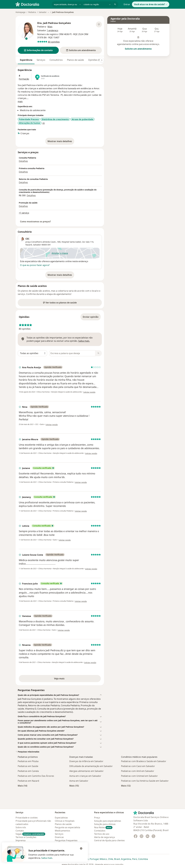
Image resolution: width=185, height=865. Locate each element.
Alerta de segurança (104, 837)
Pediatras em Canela (28, 771)
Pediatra (32, 12)
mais (20, 101)
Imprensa (20, 840)
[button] (38, 50)
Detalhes (23, 161)
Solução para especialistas (107, 820)
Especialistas (61, 817)
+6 (43, 123)
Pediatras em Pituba (28, 761)
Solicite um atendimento (138, 48)
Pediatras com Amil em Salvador (137, 771)
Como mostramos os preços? (35, 221)
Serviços (41, 59)
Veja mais (65, 679)
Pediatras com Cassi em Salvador (138, 766)
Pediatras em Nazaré (28, 780)
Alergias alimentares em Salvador (86, 771)
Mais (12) (126, 785)
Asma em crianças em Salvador (85, 775)
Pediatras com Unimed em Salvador (139, 775)
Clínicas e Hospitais (64, 820)
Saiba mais (46, 857)
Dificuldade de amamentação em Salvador (91, 766)
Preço (97, 817)
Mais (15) (74, 785)
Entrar (127, 4)
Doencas (59, 837)
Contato (20, 830)
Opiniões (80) (95, 59)
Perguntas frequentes (66, 840)
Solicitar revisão (89, 392)
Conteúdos (99, 830)
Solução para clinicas (105, 824)
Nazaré (28, 244)
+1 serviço (24, 212)
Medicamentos (62, 830)
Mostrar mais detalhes (61, 142)
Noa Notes (102, 827)
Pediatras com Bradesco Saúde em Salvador (143, 761)
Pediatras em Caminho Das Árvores (36, 775)
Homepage (20, 12)
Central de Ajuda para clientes (109, 840)
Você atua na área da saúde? (149, 4)
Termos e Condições (26, 837)
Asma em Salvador (78, 780)
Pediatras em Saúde (28, 766)
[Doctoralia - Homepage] (33, 4)
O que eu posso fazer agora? (35, 265)
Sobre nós (21, 827)
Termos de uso (101, 833)
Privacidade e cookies (27, 817)
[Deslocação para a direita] (101, 60)
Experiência (26, 59)
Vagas (30, 833)
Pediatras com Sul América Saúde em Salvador (145, 780)
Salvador (37, 244)
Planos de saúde (75, 59)
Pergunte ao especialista (67, 827)
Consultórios (56, 59)
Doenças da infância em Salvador (86, 761)
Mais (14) (22, 785)
